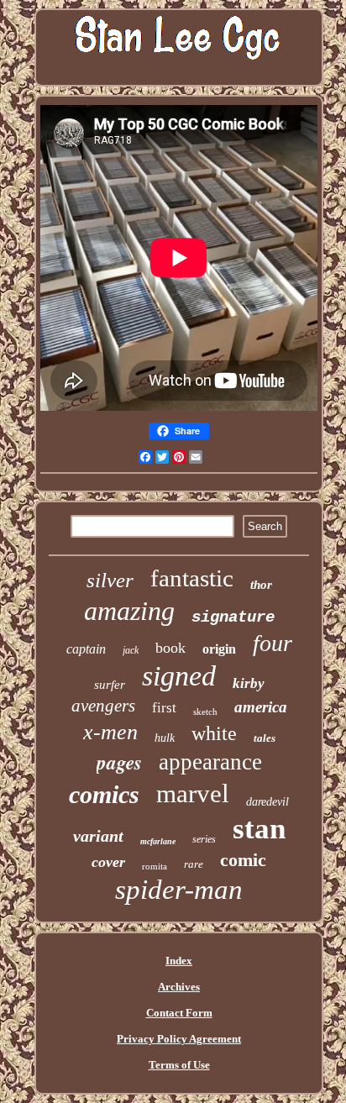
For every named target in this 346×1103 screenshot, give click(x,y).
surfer (109, 684)
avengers (103, 706)
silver (110, 580)
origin (219, 649)
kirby (249, 683)
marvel (192, 793)
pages (119, 761)
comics (104, 794)
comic (243, 859)
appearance (210, 762)
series (204, 839)
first (164, 708)
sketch (205, 711)
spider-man (179, 890)
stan (259, 828)
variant (98, 836)
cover (108, 862)
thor (261, 584)
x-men (110, 732)
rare (193, 864)
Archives (179, 986)
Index (178, 960)
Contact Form (179, 1012)
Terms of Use (179, 1064)
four (272, 643)
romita (154, 866)
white (214, 733)
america (260, 707)
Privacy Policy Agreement (179, 1038)
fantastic (191, 578)
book (170, 647)
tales (264, 738)
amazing (129, 611)
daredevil (267, 802)
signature (233, 617)
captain (86, 649)
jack (131, 650)
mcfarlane (158, 841)
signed (179, 675)
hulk (165, 738)
